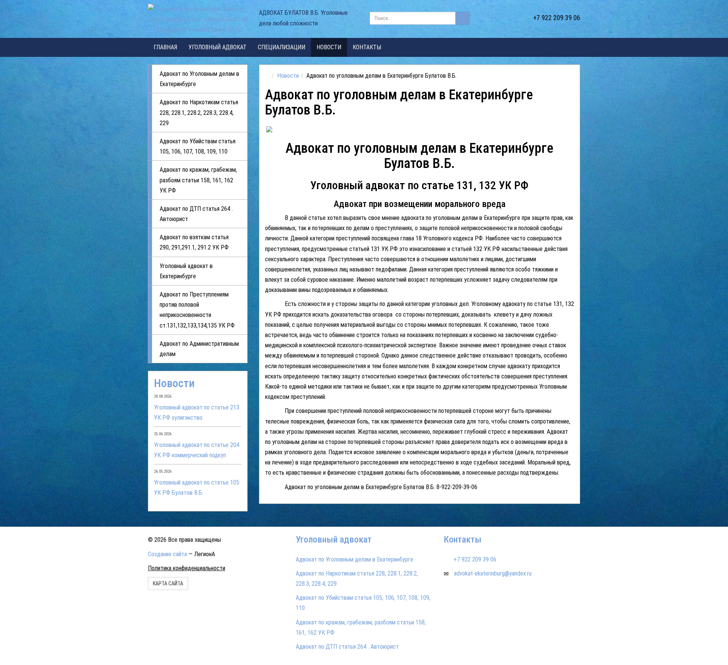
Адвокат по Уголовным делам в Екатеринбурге (199, 79)
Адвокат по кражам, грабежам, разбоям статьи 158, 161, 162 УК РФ (198, 180)
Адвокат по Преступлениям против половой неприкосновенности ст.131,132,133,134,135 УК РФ (197, 310)
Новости (329, 47)
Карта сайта (168, 583)
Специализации (281, 47)
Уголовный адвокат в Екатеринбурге (186, 271)
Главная (165, 47)
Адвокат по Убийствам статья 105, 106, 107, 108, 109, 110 (197, 146)
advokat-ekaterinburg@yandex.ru (493, 573)
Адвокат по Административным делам (199, 349)
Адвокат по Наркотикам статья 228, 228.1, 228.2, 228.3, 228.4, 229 (199, 112)
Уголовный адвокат (217, 47)
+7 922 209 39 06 (556, 18)
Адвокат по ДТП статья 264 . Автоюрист (196, 214)
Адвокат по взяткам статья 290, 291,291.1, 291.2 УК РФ (194, 242)
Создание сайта (167, 554)
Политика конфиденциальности (186, 568)
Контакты (367, 47)
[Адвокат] (303, 129)
